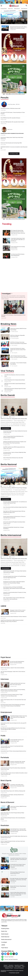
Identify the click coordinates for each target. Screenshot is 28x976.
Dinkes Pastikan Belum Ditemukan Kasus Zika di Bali (13, 457)
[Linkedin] (16, 954)
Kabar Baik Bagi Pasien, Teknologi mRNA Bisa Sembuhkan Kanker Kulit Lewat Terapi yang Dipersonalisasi (18, 830)
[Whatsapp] (11, 954)
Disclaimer (11, 965)
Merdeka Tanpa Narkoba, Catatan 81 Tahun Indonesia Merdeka (12, 667)
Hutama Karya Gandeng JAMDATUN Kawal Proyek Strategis (14, 487)
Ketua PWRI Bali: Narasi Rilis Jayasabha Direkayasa (10, 117)
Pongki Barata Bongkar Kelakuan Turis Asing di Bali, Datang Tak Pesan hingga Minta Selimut (18, 717)
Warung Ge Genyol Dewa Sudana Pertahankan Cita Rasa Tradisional (13, 616)
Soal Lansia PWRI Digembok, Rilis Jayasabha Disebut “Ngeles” (12, 121)
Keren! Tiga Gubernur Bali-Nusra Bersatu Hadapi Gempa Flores (15, 507)
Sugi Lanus (9, 129)
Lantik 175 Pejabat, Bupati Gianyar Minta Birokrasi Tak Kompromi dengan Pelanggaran (18, 28)
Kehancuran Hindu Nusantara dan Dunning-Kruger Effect (11, 142)
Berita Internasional (6, 939)
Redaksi (5, 965)
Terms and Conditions (19, 968)
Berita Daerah (17, 8)
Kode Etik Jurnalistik (19, 965)
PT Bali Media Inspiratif (14, 972)
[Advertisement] (14, 276)
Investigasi (4, 942)
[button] (1, 28)
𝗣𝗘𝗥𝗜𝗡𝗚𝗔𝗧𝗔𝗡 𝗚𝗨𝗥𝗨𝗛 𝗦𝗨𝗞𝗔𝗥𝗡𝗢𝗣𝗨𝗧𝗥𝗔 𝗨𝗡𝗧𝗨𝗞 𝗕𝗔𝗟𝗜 (12, 133)
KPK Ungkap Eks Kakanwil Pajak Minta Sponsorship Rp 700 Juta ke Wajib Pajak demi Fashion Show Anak (18, 232)
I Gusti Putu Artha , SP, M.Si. (13, 104)
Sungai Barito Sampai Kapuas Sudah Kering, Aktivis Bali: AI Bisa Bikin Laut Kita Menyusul (18, 239)
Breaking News (4, 8)
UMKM (3, 945)
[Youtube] (8, 954)
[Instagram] (14, 954)
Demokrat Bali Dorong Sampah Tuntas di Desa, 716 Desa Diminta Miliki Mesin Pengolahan (17, 866)
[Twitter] (5, 954)
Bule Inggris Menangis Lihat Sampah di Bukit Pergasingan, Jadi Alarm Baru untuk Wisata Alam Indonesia (18, 880)
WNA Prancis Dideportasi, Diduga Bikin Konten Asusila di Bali (14, 418)
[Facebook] (2, 954)
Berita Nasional (24, 8)
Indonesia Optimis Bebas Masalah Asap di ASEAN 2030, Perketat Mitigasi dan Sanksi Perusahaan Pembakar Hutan (18, 894)
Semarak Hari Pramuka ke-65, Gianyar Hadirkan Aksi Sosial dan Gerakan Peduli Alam (17, 350)
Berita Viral (10, 8)
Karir (23, 966)
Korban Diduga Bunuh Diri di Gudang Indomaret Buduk (14, 379)
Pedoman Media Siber (9, 966)
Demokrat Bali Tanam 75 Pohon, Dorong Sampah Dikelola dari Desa (13, 751)
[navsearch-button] (26, 6)
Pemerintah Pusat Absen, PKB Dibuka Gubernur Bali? (11, 108)
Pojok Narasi (4, 947)
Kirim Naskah (18, 966)
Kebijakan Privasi (9, 968)
